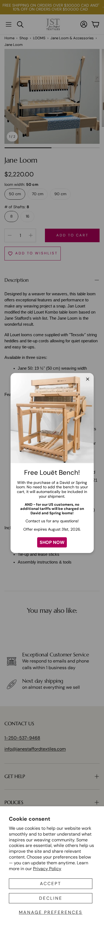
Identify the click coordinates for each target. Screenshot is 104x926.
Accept (50, 883)
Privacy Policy (47, 869)
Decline (50, 898)
